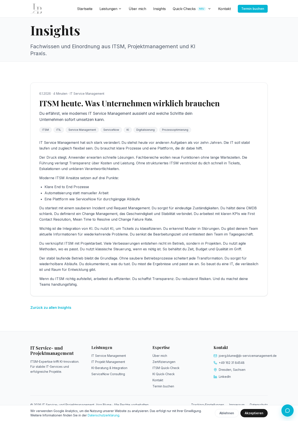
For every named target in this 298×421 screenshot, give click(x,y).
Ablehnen (226, 413)
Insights (159, 9)
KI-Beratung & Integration (109, 368)
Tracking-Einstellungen (207, 405)
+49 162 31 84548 (232, 362)
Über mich (137, 9)
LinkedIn (225, 376)
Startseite (84, 9)
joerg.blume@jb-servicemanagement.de (248, 355)
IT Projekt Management (108, 362)
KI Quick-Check (163, 374)
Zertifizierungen (163, 362)
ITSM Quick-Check (166, 368)
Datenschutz (259, 405)
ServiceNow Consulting (108, 374)
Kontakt (224, 9)
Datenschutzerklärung (103, 415)
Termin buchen (252, 8)
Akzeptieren (254, 413)
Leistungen (108, 9)
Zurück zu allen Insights (50, 307)
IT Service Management (108, 355)
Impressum (237, 405)
